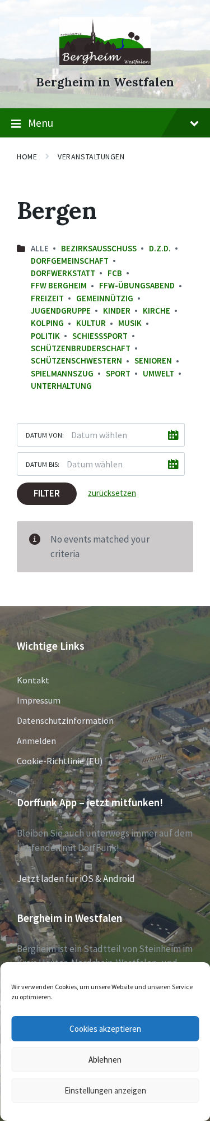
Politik (45, 335)
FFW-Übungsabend (137, 285)
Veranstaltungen (91, 156)
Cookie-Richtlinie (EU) (59, 760)
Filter (47, 493)
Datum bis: (42, 464)
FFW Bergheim (59, 285)
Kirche (156, 310)
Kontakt (33, 680)
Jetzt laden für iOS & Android (76, 878)
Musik (130, 323)
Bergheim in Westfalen (105, 82)
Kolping (47, 323)
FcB (115, 273)
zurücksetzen (112, 493)
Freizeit (47, 298)
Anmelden (36, 740)
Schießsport (100, 335)
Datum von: (45, 434)
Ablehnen (105, 1059)
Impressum (38, 700)
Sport (118, 373)
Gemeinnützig (104, 298)
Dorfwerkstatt (63, 273)
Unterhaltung (61, 385)
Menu (40, 123)
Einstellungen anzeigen (105, 1090)
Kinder (116, 310)
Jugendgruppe (61, 310)
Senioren (153, 360)
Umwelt (158, 373)
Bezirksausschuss (99, 248)
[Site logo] (105, 62)
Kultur (91, 323)
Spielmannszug (62, 373)
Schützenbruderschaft (80, 348)
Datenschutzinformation (65, 720)
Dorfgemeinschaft (70, 260)
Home (27, 156)
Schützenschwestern (76, 360)
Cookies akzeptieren (105, 1028)
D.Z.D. (160, 248)
